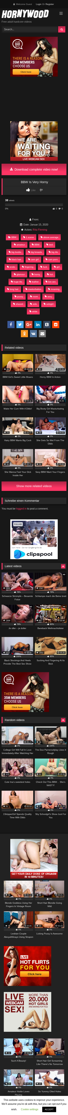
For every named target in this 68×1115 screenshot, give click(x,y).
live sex (52, 281)
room (35, 296)
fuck (45, 267)
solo (35, 304)
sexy (49, 296)
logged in (21, 508)
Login (38, 4)
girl (58, 267)
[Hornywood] (28, 14)
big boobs (16, 252)
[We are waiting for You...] (34, 160)
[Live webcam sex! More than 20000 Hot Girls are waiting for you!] (27, 1031)
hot (51, 274)
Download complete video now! (36, 169)
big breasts (36, 252)
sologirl (49, 304)
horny (37, 274)
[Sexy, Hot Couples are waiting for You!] (34, 877)
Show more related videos (34, 486)
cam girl (35, 259)
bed (51, 244)
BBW (13, 237)
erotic (12, 267)
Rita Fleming (40, 229)
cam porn (53, 259)
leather (35, 281)
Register (50, 4)
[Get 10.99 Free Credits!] (34, 75)
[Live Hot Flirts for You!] (27, 985)
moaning (55, 289)
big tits (54, 252)
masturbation (34, 289)
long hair (14, 289)
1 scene (30, 237)
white (34, 311)
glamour (21, 274)
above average (50, 237)
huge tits (18, 281)
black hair (16, 259)
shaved (19, 304)
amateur (21, 244)
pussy (20, 296)
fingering (29, 267)
